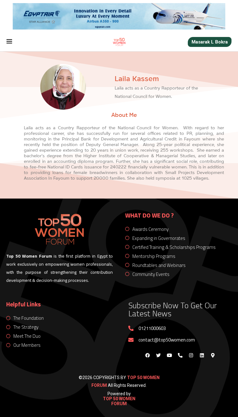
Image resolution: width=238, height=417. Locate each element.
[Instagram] (191, 355)
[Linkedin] (201, 355)
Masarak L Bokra (210, 42)
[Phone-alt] (180, 355)
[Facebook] (147, 355)
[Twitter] (158, 355)
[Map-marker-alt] (212, 355)
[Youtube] (169, 355)
